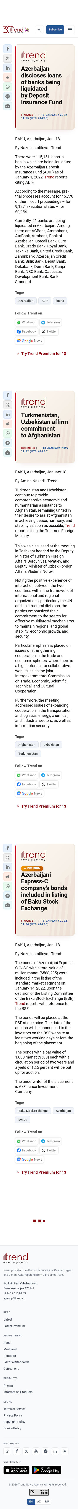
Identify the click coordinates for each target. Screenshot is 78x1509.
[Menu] (70, 29)
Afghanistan (26, 744)
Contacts (9, 1356)
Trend (49, 177)
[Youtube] (36, 1451)
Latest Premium (14, 1326)
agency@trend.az (14, 1298)
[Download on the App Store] (16, 1470)
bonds (22, 1119)
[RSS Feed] (64, 1451)
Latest (7, 1319)
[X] (26, 1451)
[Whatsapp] (7, 1451)
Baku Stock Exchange (33, 1110)
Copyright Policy (14, 1421)
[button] (7, 49)
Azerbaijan (25, 300)
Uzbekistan (51, 744)
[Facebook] (17, 1451)
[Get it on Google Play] (46, 1470)
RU (47, 1501)
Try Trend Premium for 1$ (43, 353)
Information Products (17, 1392)
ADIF (45, 300)
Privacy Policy (12, 1415)
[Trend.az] (16, 30)
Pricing (8, 1385)
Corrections (11, 1368)
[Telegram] (45, 1451)
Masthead (10, 1349)
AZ (39, 1501)
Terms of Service (14, 1409)
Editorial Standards (16, 1362)
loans (60, 300)
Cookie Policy (12, 1428)
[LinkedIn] (55, 1451)
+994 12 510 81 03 (14, 1293)
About (7, 1342)
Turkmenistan (28, 753)
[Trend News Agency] (15, 1258)
